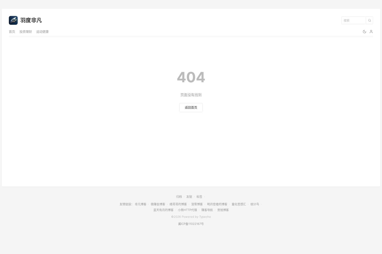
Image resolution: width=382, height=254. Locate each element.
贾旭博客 (223, 210)
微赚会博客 (158, 204)
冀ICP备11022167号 (191, 223)
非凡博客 (140, 204)
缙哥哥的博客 (178, 204)
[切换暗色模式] (365, 32)
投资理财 (25, 31)
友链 (189, 196)
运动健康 (42, 31)
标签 (199, 196)
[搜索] (369, 20)
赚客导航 (207, 210)
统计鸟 (254, 204)
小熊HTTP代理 (187, 210)
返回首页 (191, 107)
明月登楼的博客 (217, 204)
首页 (12, 31)
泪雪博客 (197, 204)
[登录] (371, 32)
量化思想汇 (239, 204)
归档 (179, 196)
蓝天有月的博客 (163, 210)
